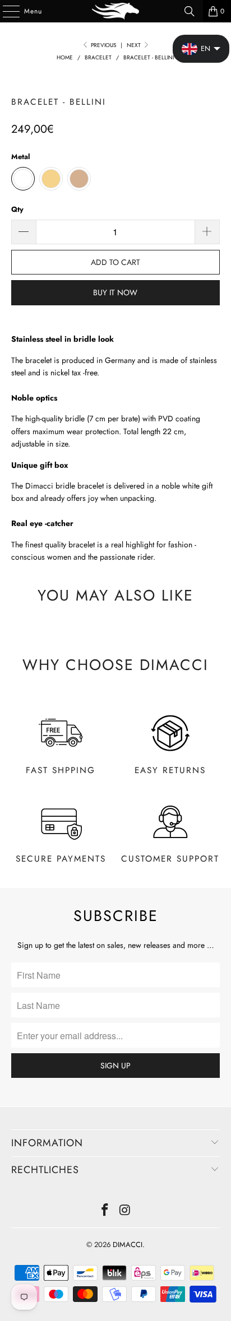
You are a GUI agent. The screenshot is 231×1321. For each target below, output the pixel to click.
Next (134, 45)
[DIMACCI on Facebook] (104, 1211)
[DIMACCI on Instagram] (125, 1211)
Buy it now (115, 292)
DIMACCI (127, 1244)
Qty (17, 209)
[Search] (189, 11)
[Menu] (5, 11)
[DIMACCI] (115, 11)
